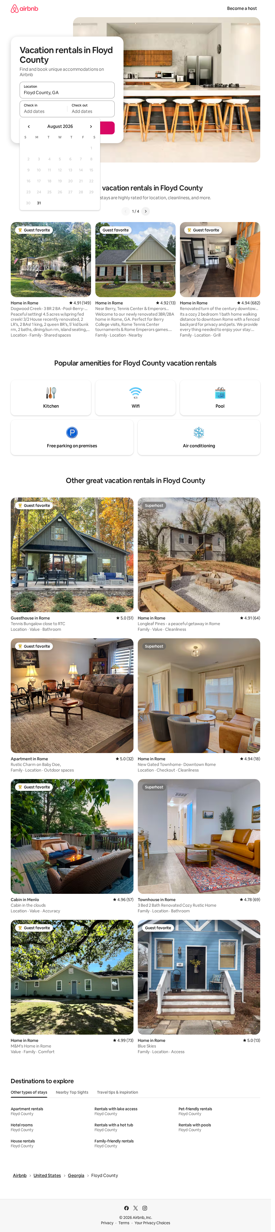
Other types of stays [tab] (29, 1092)
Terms (123, 1222)
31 (39, 203)
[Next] (145, 211)
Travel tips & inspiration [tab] (117, 1092)
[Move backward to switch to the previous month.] (29, 126)
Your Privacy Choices (152, 1222)
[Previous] (125, 211)
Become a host (242, 8)
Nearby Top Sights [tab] (72, 1092)
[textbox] (43, 111)
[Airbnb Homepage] (24, 8)
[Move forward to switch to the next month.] (90, 126)
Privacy (107, 1222)
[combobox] (67, 92)
